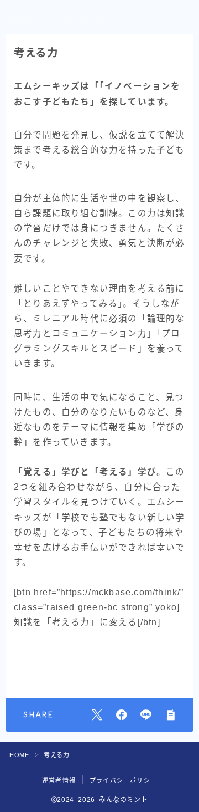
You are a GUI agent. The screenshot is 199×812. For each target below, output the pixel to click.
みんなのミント (66, 17)
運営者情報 (59, 780)
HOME (19, 755)
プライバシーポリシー (123, 780)
